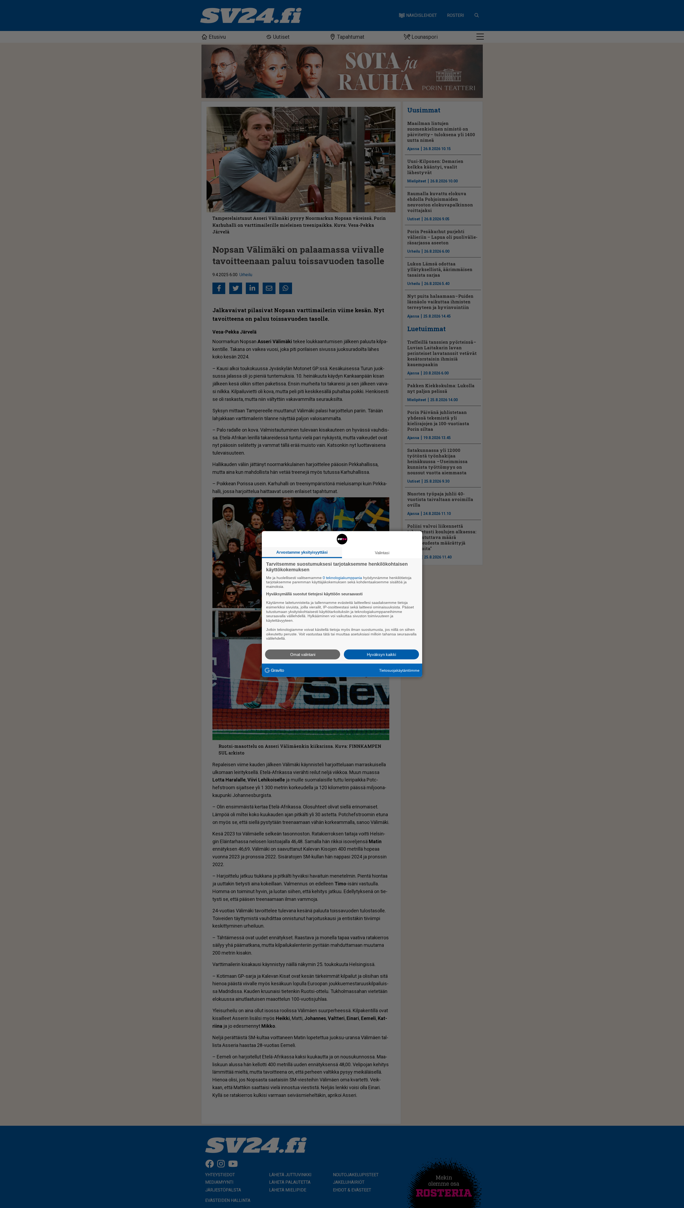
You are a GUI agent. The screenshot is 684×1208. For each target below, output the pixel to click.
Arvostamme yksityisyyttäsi (302, 552)
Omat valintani (302, 654)
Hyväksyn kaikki (381, 654)
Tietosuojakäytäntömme (399, 670)
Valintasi (382, 552)
